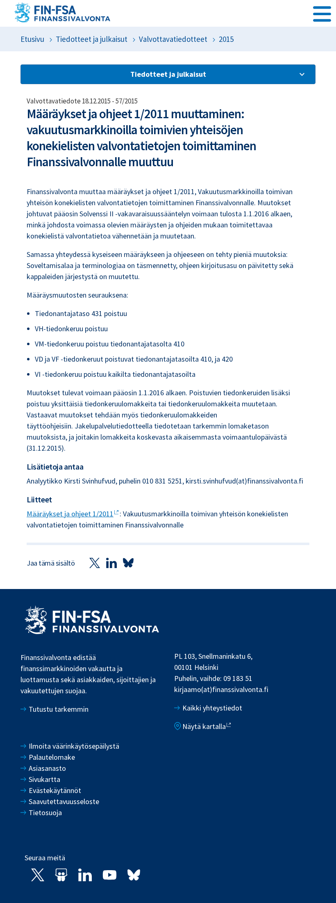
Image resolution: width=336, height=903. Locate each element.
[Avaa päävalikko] (322, 13)
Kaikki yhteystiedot (212, 708)
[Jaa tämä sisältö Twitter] (94, 562)
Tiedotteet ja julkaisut (91, 39)
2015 (226, 39)
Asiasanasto (47, 768)
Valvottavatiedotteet (173, 39)
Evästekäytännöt (55, 790)
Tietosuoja (45, 812)
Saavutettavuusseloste (64, 801)
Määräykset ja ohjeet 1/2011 (70, 513)
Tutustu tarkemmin (59, 709)
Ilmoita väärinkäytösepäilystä (74, 746)
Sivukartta (44, 779)
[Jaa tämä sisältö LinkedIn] (111, 562)
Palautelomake (52, 757)
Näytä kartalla (204, 726)
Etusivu (32, 39)
